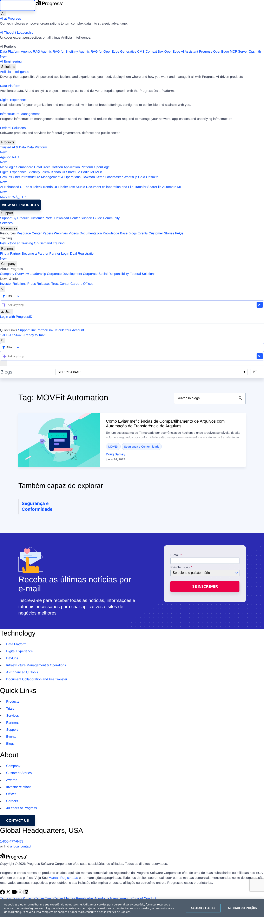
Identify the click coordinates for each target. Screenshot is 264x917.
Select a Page (69, 372)
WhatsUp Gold (134, 177)
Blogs (132, 233)
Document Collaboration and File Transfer (36, 679)
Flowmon (88, 177)
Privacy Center (33, 898)
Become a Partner (35, 253)
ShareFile (73, 172)
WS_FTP (19, 197)
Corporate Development (64, 274)
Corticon (57, 167)
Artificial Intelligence (14, 72)
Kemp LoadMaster (109, 177)
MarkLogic (7, 167)
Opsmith (130, 54)
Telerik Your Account (69, 330)
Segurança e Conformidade (141, 446)
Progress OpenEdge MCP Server (223, 51)
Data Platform (10, 51)
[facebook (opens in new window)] (3, 893)
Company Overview (14, 274)
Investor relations (18, 787)
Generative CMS (132, 51)
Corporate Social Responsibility (106, 274)
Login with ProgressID (16, 317)
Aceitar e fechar (203, 908)
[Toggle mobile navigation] (3, 363)
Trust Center (60, 284)
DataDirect (42, 167)
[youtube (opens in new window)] (15, 893)
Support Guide (91, 218)
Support (7, 213)
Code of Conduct (143, 898)
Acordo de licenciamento (112, 898)
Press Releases (39, 284)
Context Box (154, 51)
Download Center (67, 218)
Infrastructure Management (20, 114)
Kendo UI (58, 172)
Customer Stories (161, 233)
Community (111, 218)
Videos (74, 233)
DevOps (6, 177)
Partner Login (59, 253)
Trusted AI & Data (13, 147)
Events (143, 233)
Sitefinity (33, 172)
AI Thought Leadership (16, 32)
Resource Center (29, 233)
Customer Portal (41, 218)
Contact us (17, 820)
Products (7, 142)
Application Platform (78, 167)
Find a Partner (10, 253)
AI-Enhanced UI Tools (16, 187)
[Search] (2, 289)
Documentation (91, 233)
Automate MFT (92, 189)
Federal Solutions (13, 128)
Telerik (45, 172)
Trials (10, 708)
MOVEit (96, 172)
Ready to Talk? (35, 335)
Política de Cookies (119, 912)
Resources (9, 228)
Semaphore (24, 167)
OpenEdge (102, 167)
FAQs (179, 233)
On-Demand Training (49, 243)
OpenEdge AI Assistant (181, 51)
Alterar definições (242, 908)
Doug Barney (115, 454)
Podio (85, 172)
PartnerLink (45, 330)
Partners (7, 248)
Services (6, 223)
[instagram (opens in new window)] (20, 893)
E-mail (175, 555)
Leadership (38, 274)
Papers (47, 233)
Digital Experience (13, 100)
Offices (88, 284)
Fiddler (63, 187)
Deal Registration (47, 256)
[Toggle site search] (2, 340)
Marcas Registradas (63, 878)
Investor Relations (13, 284)
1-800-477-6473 (12, 335)
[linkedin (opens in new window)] (26, 893)
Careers (76, 284)
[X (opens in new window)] (9, 893)
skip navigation (17, 5)
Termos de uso (11, 898)
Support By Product (14, 218)
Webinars (61, 233)
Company (8, 264)
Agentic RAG (30, 51)
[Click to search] (240, 398)
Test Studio (77, 187)
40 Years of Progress (21, 808)
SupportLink (26, 330)
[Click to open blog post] (59, 440)
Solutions (8, 67)
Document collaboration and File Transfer (116, 187)
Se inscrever (205, 586)
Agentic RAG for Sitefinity (59, 51)
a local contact (20, 846)
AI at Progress (10, 18)
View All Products (20, 205)
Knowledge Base (115, 233)
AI (2, 13)
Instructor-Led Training (16, 243)
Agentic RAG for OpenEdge (99, 51)
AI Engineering (11, 61)
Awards (11, 780)
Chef (16, 177)
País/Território (180, 567)
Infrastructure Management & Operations (51, 177)
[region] (132, 908)
